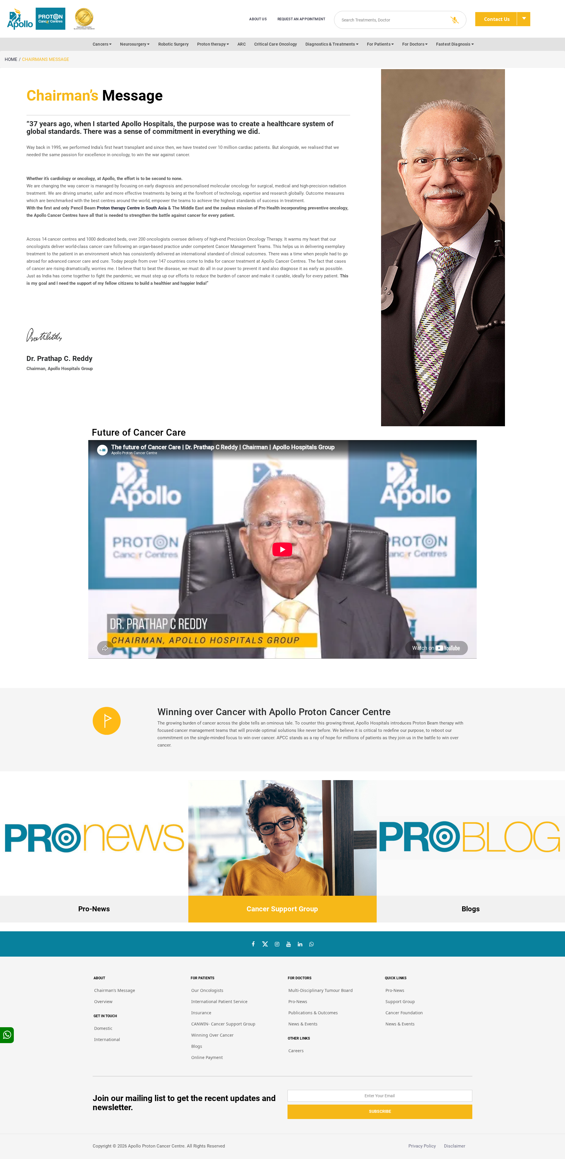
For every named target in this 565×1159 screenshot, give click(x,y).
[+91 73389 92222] (311, 944)
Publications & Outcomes (313, 1012)
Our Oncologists (207, 990)
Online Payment (207, 1057)
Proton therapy (212, 44)
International (107, 1039)
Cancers (101, 44)
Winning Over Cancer (212, 1035)
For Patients (379, 44)
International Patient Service (219, 1001)
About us (257, 19)
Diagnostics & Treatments (330, 44)
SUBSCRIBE (380, 1111)
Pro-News (297, 1001)
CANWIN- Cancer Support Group (223, 1024)
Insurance (201, 1012)
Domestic (103, 1028)
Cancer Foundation (404, 1012)
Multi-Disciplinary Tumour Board (320, 990)
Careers (296, 1050)
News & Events (303, 1024)
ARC (241, 44)
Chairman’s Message (114, 990)
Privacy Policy (426, 1146)
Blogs (196, 1046)
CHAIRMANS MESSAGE (45, 59)
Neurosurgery (133, 44)
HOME (11, 59)
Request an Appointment (301, 19)
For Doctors (413, 44)
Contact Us (497, 19)
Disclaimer (458, 1146)
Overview (103, 1001)
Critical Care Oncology (275, 44)
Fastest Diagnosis (453, 44)
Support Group (400, 1001)
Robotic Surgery (173, 44)
